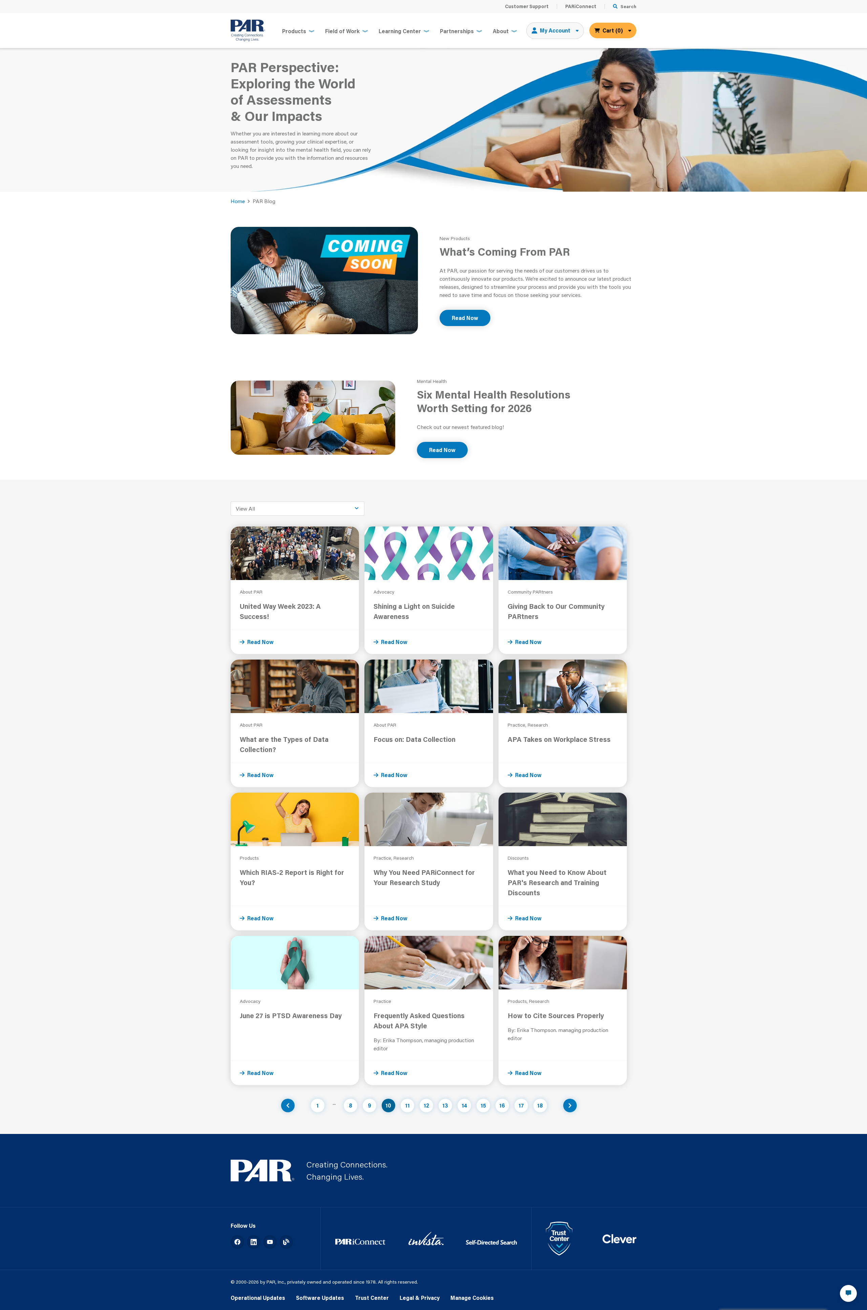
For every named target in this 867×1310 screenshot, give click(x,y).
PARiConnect (580, 6)
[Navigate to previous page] (288, 1105)
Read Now (465, 317)
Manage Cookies (472, 1297)
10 (388, 1105)
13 (445, 1105)
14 (464, 1105)
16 (502, 1105)
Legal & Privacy (420, 1297)
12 (426, 1105)
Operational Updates (258, 1297)
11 (407, 1105)
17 (521, 1105)
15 (483, 1105)
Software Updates (320, 1297)
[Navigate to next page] (570, 1105)
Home (238, 201)
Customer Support (527, 6)
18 (540, 1105)
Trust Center (372, 1297)
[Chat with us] (848, 1293)
